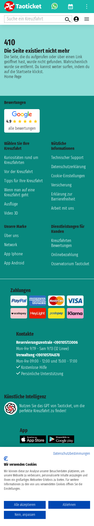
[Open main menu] (87, 19)
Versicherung (61, 184)
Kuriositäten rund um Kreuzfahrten (21, 160)
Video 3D (11, 213)
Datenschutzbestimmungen (71, 453)
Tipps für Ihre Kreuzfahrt (23, 180)
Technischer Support (67, 157)
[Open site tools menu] (87, 6)
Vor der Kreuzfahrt (18, 171)
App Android (14, 263)
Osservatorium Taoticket (70, 263)
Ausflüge (11, 204)
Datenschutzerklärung (68, 166)
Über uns (11, 235)
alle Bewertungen (22, 128)
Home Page (12, 76)
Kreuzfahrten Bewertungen (61, 243)
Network (10, 244)
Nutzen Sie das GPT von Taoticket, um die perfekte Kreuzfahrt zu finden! (52, 408)
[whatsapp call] (54, 6)
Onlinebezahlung (64, 254)
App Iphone (13, 253)
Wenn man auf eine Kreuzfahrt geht (19, 192)
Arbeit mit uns (62, 208)
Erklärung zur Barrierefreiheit (63, 197)
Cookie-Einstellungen (68, 175)
